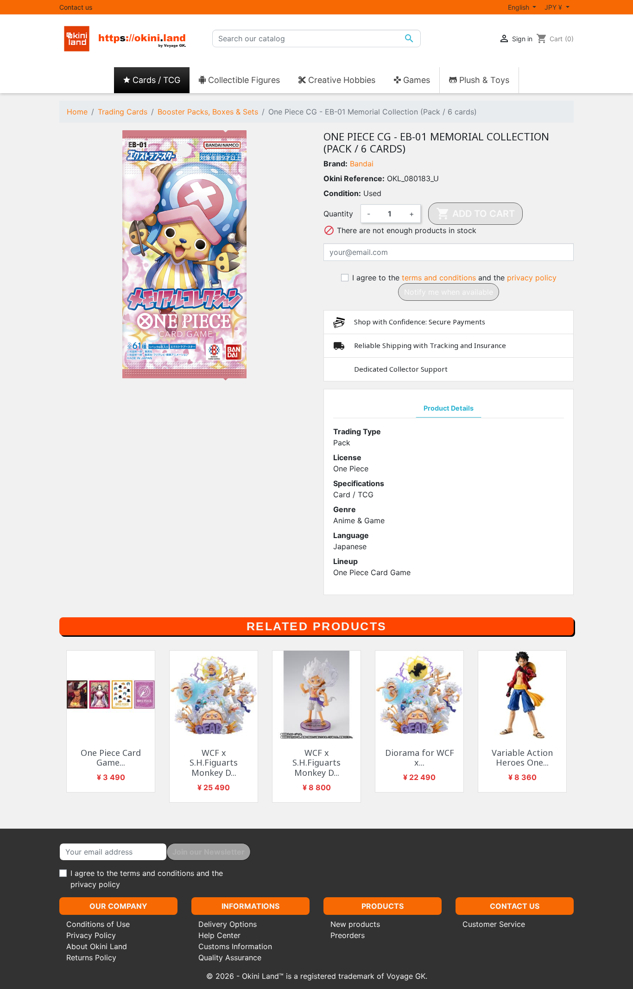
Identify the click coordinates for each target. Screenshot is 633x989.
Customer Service (493, 924)
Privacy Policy (91, 935)
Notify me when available (448, 292)
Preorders (347, 935)
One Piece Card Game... (111, 757)
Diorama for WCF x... (419, 757)
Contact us (75, 7)
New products (355, 924)
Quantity (338, 213)
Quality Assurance (229, 957)
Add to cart (475, 214)
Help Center (219, 935)
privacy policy (532, 277)
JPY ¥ (554, 7)
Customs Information (235, 946)
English (519, 7)
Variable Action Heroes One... (522, 757)
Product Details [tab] (449, 408)
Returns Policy (91, 957)
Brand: (335, 163)
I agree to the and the (454, 277)
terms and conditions (439, 277)
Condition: (342, 193)
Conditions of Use (98, 924)
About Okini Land (96, 946)
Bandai (361, 163)
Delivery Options (227, 924)
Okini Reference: (354, 178)
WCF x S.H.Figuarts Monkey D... (214, 762)
